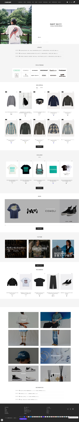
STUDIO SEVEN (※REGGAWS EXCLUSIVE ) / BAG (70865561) (39, 180)
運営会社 (48, 412)
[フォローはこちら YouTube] (73, 409)
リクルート (48, 413)
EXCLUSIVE (40, 2)
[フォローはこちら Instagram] (70, 409)
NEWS (50, 2)
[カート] (73, 2)
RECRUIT (59, 2)
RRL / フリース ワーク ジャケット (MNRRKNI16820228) (68, 112)
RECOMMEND (6, 413)
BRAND (25, 2)
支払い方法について (26, 409)
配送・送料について (26, 407)
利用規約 (25, 413)
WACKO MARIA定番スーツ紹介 (63, 249)
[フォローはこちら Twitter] (68, 409)
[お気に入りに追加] (17, 92)
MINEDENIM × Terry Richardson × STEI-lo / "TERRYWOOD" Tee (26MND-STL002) (26, 293)
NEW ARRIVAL (29, 2)
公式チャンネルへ (39, 265)
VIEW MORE (39, 146)
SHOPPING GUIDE (54, 2)
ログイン (48, 409)
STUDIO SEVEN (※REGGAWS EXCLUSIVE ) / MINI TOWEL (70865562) (53, 180)
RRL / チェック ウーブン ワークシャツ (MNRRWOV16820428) (25, 140)
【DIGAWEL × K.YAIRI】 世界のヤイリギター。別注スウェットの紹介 (15, 249)
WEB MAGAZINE (45, 2)
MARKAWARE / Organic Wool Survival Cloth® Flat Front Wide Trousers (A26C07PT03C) (53, 293)
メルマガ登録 (48, 407)
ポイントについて (49, 408)
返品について (26, 408)
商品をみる (39, 37)
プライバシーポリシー (27, 412)
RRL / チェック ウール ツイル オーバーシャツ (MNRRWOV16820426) (53, 140)
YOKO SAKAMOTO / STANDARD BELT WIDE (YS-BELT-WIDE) (39, 112)
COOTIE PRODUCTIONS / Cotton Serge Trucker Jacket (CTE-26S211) (12, 293)
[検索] (69, 2)
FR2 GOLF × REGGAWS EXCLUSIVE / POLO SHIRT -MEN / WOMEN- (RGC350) (66, 180)
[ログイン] (71, 2)
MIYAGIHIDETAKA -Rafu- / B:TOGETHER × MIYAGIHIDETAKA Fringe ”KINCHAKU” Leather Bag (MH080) (25, 113)
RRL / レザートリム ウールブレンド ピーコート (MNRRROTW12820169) (53, 112)
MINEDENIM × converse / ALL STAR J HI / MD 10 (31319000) (67, 293)
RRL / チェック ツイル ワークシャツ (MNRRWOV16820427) (39, 140)
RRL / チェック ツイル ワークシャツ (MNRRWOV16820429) (11, 140)
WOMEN (36, 2)
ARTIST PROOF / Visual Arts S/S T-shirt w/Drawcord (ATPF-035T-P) (39, 293)
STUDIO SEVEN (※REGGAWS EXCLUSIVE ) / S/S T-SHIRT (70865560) (12, 180)
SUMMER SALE (20, 2)
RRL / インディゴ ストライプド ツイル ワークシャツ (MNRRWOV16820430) (67, 140)
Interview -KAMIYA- (39, 249)
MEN (33, 2)
